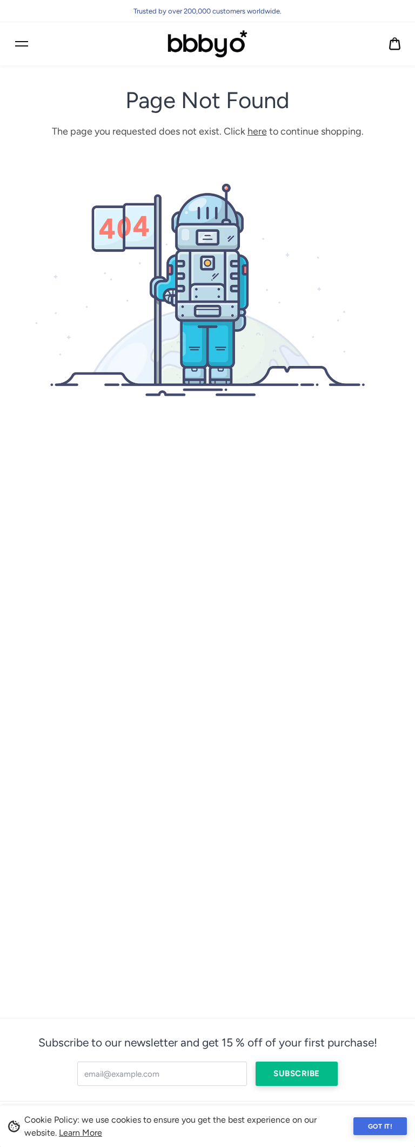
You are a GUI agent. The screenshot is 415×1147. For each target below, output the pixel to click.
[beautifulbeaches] (207, 43)
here (257, 131)
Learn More (80, 1133)
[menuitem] (395, 44)
